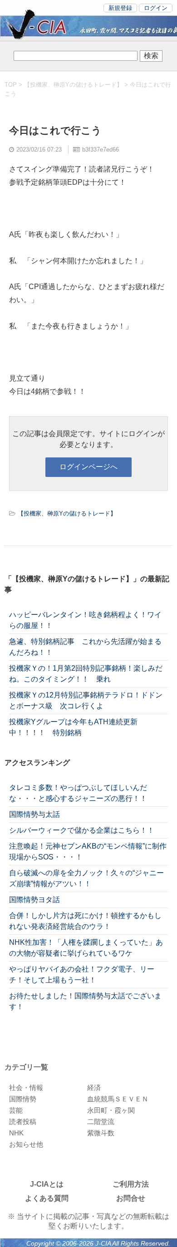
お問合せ (130, 1198)
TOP (11, 84)
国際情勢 (22, 1099)
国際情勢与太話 (34, 814)
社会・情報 (26, 1087)
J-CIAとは (47, 1184)
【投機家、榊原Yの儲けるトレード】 (73, 84)
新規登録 (120, 8)
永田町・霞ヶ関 (111, 1110)
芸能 (16, 1110)
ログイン (155, 8)
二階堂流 (100, 1121)
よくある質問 (47, 1198)
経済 (94, 1087)
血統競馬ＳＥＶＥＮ (117, 1099)
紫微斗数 (100, 1133)
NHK (16, 1133)
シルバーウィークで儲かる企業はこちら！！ (81, 830)
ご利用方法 (131, 1184)
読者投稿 (22, 1121)
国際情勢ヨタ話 (34, 899)
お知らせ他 (26, 1144)
